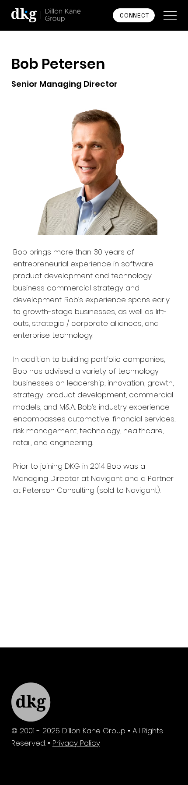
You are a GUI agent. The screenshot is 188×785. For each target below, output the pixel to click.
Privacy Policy (76, 743)
